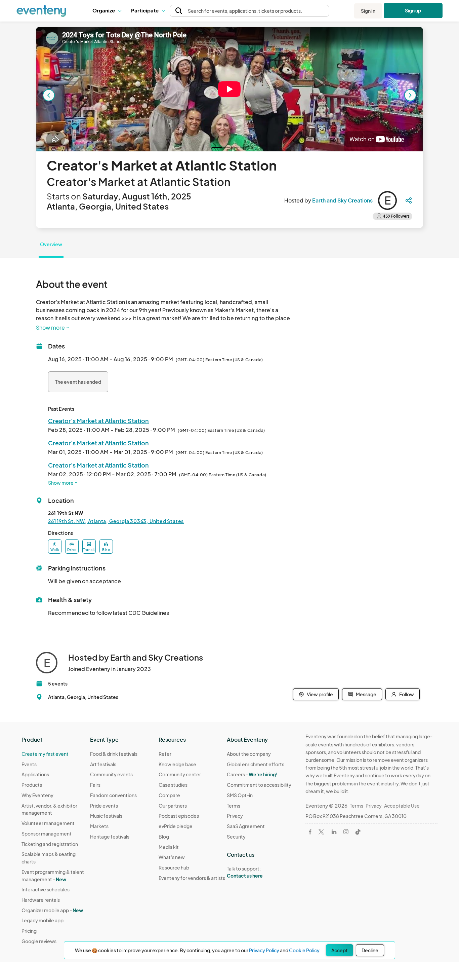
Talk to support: (245, 872)
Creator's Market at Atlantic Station (98, 420)
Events (29, 764)
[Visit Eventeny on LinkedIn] (334, 832)
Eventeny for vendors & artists (192, 878)
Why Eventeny (37, 795)
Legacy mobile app (43, 920)
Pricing (29, 931)
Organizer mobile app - (52, 910)
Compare (169, 795)
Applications (35, 774)
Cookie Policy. (305, 950)
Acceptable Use (402, 806)
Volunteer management (48, 823)
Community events (111, 774)
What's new (172, 857)
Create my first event (45, 754)
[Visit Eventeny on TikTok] (358, 832)
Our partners (173, 806)
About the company (249, 754)
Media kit (169, 847)
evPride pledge (176, 826)
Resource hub (174, 867)
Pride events (104, 806)
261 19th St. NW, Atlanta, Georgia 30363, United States (116, 521)
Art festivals (103, 764)
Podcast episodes (179, 816)
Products (32, 785)
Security (236, 837)
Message (366, 694)
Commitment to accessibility (259, 785)
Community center (180, 774)
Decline (370, 950)
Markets (99, 826)
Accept (339, 950)
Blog (164, 837)
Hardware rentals (41, 900)
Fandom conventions (113, 795)
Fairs (95, 785)
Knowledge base (177, 764)
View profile (320, 694)
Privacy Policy (264, 950)
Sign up (413, 10)
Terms (233, 806)
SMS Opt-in (240, 795)
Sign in (368, 11)
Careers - (252, 774)
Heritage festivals (109, 837)
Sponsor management (47, 833)
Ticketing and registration (50, 844)
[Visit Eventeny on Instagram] (346, 832)
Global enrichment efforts (255, 764)
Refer (165, 754)
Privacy (235, 816)
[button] (106, 10)
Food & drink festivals (113, 754)
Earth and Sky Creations (342, 200)
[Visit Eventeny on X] (321, 831)
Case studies (173, 785)
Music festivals (106, 816)
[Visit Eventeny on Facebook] (310, 832)
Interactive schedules (46, 889)
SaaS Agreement (246, 826)
